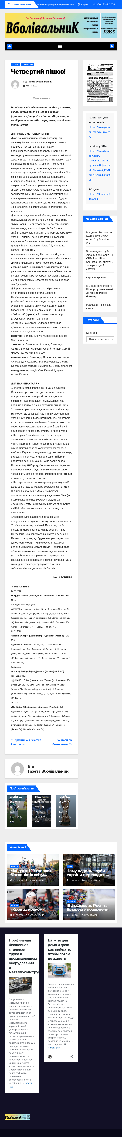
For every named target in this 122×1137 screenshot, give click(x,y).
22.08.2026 (18, 880)
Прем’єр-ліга (27, 64)
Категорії (91, 332)
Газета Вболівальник (39, 81)
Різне (70, 866)
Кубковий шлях (65, 796)
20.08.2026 (74, 915)
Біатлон (14, 866)
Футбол (15, 64)
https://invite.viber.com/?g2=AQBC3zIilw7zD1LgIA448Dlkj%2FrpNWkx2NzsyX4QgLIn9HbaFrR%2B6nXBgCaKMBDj (99, 165)
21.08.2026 (74, 880)
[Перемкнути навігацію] (60, 46)
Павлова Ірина (36, 880)
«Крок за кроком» (96, 277)
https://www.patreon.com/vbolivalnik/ (99, 132)
